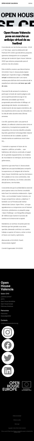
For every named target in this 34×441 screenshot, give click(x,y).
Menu (30, 3)
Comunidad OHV (6, 316)
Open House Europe (7, 304)
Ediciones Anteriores (7, 306)
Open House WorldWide (8, 301)
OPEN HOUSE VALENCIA (10, 3)
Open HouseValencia (7, 286)
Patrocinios (4, 313)
